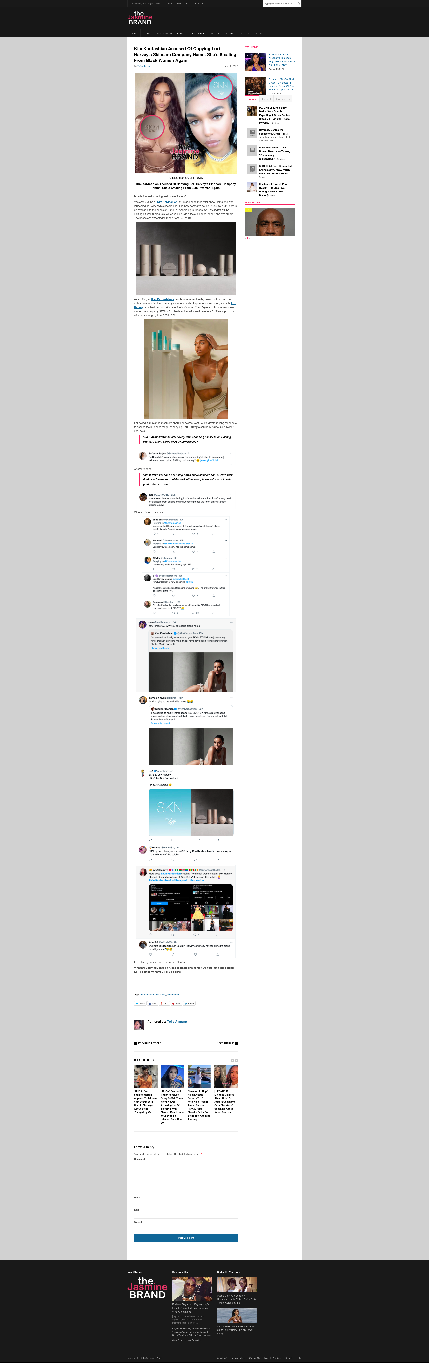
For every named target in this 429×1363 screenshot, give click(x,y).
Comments (283, 99)
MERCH (260, 33)
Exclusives (197, 33)
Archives (277, 1358)
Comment (140, 1159)
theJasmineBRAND (152, 1357)
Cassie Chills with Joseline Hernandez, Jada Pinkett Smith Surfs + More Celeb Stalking (236, 1299)
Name (137, 1197)
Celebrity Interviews (170, 33)
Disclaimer (221, 1358)
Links (299, 1358)
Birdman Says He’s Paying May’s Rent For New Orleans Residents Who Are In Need (190, 1307)
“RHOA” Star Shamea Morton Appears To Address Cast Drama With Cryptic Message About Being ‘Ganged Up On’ (145, 1101)
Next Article (225, 1043)
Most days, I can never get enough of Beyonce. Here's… (274, 135)
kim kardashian (147, 994)
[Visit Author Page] (139, 1025)
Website (138, 1222)
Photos (244, 33)
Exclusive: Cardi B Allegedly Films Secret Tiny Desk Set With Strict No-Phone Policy (282, 59)
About (178, 3)
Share (191, 1003)
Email (137, 1209)
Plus (166, 1003)
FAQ (187, 3)
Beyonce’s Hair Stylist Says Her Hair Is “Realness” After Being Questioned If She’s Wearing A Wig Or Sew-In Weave (191, 1332)
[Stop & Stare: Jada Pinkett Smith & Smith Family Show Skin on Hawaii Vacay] (237, 1315)
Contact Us (198, 3)
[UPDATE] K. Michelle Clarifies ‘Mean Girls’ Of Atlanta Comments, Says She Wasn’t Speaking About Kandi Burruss (225, 1101)
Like (154, 1003)
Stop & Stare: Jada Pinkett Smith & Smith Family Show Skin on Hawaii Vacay (235, 1330)
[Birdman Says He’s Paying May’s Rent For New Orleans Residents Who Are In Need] (192, 1289)
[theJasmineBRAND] (139, 17)
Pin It (178, 1003)
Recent (266, 99)
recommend (173, 994)
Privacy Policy (238, 1358)
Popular (252, 99)
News (147, 33)
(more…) (274, 115)
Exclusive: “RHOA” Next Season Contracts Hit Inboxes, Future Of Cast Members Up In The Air (281, 84)
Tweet (142, 1003)
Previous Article (149, 1043)
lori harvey (161, 994)
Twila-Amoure (144, 66)
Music (229, 33)
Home (169, 3)
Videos (215, 33)
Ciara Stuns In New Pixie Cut (186, 1340)
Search (288, 1358)
